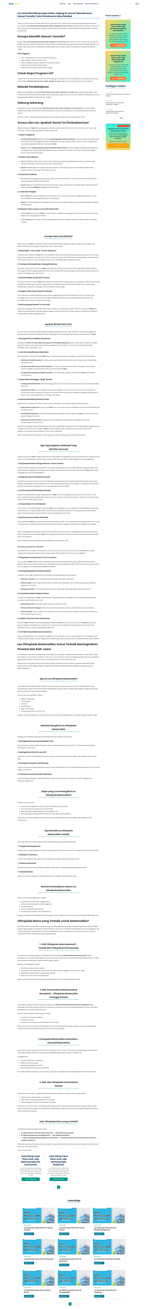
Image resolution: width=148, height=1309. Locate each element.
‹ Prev (114, 118)
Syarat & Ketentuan (92, 4)
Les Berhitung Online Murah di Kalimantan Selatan (115, 112)
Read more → (29, 1234)
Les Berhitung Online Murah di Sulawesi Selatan (118, 95)
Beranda (63, 4)
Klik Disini (118, 145)
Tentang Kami (78, 4)
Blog (69, 4)
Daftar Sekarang (30, 1179)
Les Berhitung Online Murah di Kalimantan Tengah (115, 103)
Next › (121, 118)
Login (137, 3)
